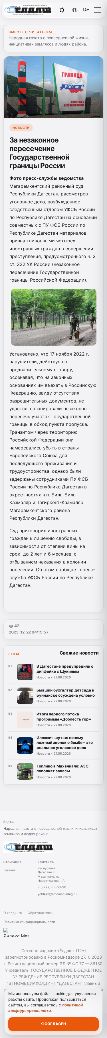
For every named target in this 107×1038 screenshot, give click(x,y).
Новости (21, 128)
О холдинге (12, 913)
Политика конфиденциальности (29, 922)
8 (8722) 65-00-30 (52, 887)
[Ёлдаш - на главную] (28, 10)
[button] (97, 10)
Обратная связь (40, 913)
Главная (9, 870)
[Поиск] (49, 10)
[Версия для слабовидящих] (74, 10)
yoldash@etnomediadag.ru (57, 894)
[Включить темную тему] (62, 10)
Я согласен (53, 1024)
